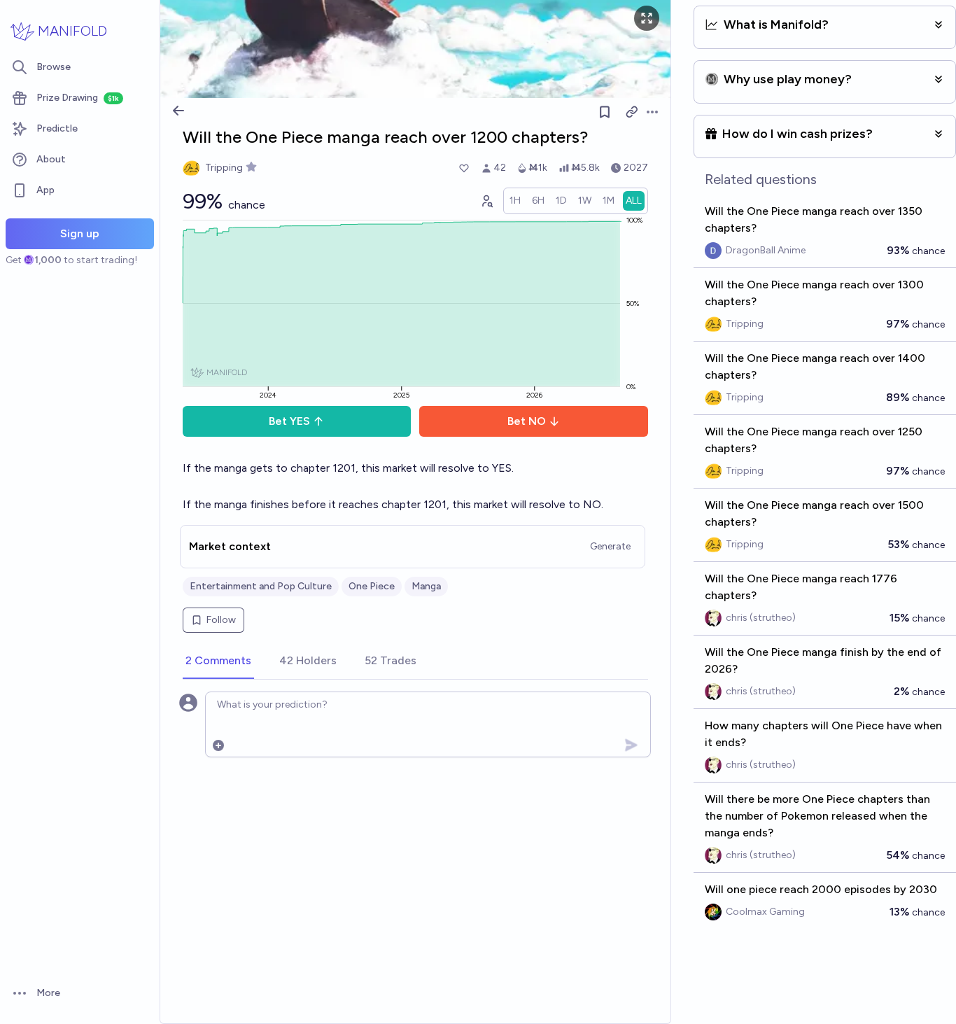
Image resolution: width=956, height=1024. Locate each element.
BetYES (289, 421)
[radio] (515, 201)
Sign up (79, 233)
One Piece (372, 586)
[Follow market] (605, 112)
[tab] (218, 661)
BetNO (526, 421)
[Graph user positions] (486, 201)
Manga (426, 586)
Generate (610, 546)
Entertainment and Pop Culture (261, 586)
